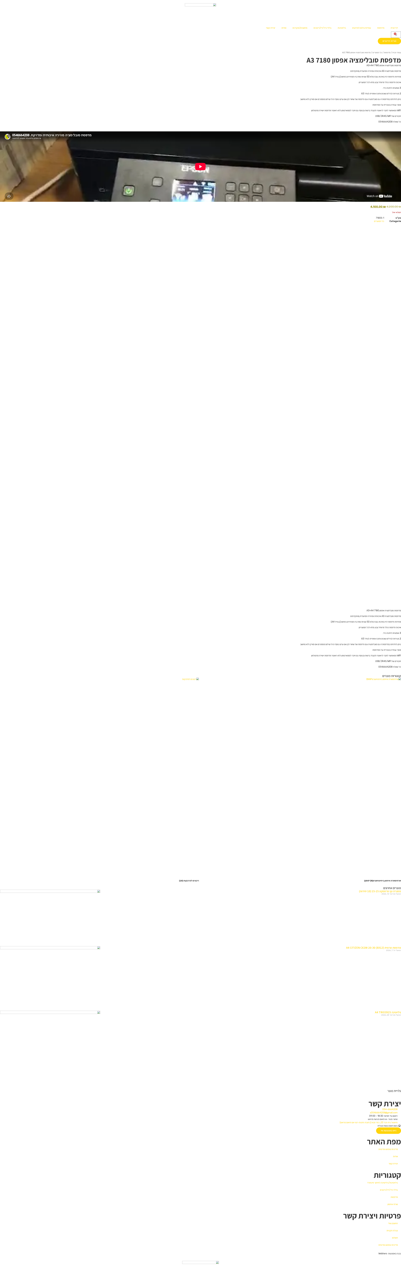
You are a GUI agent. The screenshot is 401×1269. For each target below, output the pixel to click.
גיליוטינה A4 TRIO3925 (388, 1012)
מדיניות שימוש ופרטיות (388, 1149)
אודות (283, 28)
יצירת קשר (270, 28)
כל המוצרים (377, 52)
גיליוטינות (342, 28)
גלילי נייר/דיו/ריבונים (322, 28)
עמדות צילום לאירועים (361, 28)
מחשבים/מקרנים (300, 28)
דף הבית (394, 28)
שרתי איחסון (393, 1204)
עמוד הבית (396, 52)
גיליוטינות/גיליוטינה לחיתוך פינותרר (382, 1182)
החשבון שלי (393, 1223)
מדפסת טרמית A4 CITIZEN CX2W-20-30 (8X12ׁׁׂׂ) (373, 947)
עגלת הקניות (392, 1230)
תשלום (395, 1237)
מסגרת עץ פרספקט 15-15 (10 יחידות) (380, 891)
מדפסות (380, 28)
